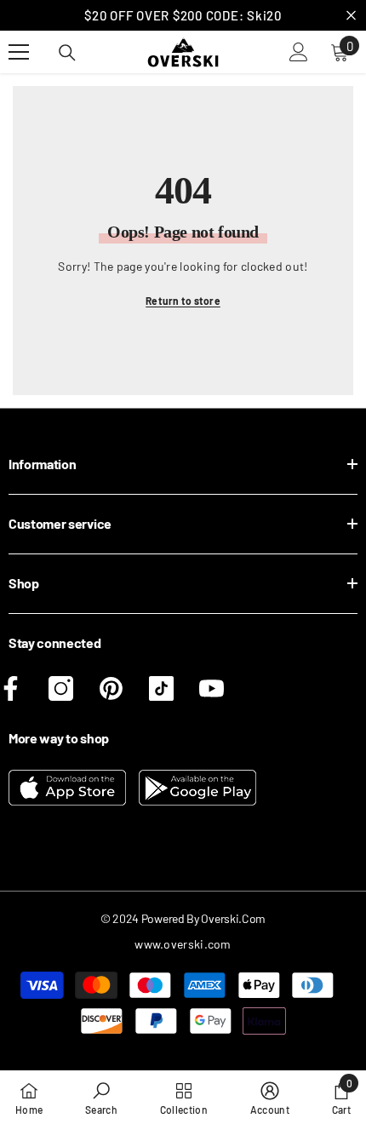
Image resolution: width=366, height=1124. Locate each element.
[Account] (298, 52)
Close (351, 15)
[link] (101, 1097)
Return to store (183, 301)
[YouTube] (211, 688)
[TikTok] (161, 688)
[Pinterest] (111, 688)
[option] (183, 15)
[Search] (67, 53)
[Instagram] (61, 688)
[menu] (19, 52)
